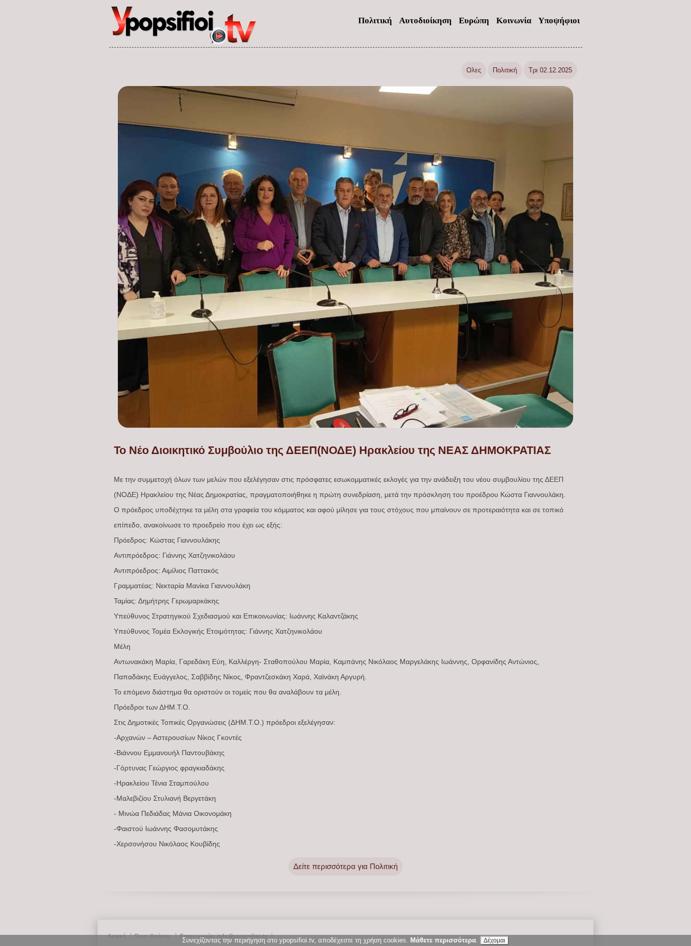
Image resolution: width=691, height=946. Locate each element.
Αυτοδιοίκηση (425, 20)
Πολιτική (375, 20)
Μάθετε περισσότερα (443, 940)
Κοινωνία (513, 20)
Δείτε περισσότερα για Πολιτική (345, 866)
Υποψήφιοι (559, 20)
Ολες (473, 70)
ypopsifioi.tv (184, 29)
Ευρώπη (474, 20)
